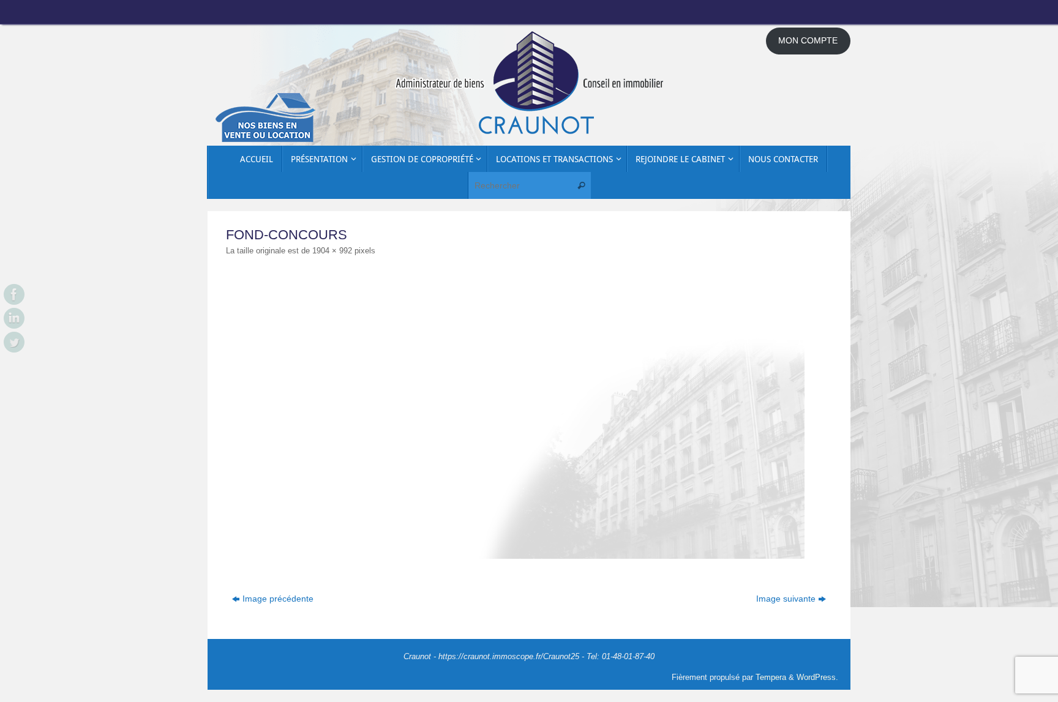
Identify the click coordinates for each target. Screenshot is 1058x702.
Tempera (771, 677)
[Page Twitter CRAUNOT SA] (14, 342)
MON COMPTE (808, 40)
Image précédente (277, 598)
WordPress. (817, 677)
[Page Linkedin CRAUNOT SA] (14, 318)
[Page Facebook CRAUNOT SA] (14, 294)
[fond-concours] (529, 415)
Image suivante (786, 598)
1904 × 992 (332, 251)
